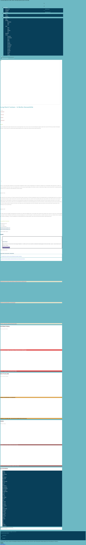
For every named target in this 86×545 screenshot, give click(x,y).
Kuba (8, 23)
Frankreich (9, 36)
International (12, 253)
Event (3, 484)
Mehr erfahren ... (3, 544)
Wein (3, 523)
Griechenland (9, 37)
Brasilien (4, 478)
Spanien (8, 52)
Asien (6, 26)
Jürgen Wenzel (5, 241)
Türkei (8, 53)
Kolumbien (4, 497)
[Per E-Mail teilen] (3, 251)
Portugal (8, 47)
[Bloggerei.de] (2, 530)
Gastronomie (7, 9)
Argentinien (9, 22)
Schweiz (8, 49)
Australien (7, 33)
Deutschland (2, 253)
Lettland (8, 43)
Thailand (8, 30)
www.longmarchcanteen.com (5, 229)
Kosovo (8, 42)
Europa (6, 34)
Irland (8, 39)
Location (4, 504)
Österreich (9, 46)
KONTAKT (47, 6)
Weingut (6, 12)
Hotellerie (7, 10)
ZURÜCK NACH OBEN (5, 533)
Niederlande (9, 45)
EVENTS (4, 13)
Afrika (6, 19)
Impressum (4, 535)
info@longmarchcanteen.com (5, 228)
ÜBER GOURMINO (48, 3)
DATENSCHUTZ (47, 12)
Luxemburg (4, 505)
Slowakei (8, 50)
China (8, 27)
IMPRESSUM (47, 9)
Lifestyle (6, 16)
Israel (8, 29)
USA (8, 24)
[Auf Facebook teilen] (1, 251)
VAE (8, 32)
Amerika (6, 20)
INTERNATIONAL (6, 17)
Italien (8, 40)
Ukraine (8, 55)
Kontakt (3, 538)
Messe (6, 14)
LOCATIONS (5, 7)
